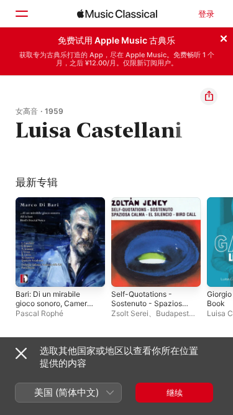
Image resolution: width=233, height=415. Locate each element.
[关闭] (223, 36)
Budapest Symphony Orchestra (150, 318)
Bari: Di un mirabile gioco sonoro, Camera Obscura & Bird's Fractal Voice (53, 308)
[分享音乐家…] (208, 96)
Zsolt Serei (129, 313)
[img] (117, 13)
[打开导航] (21, 13)
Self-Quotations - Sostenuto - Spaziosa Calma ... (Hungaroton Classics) (148, 308)
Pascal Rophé (39, 313)
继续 (175, 393)
